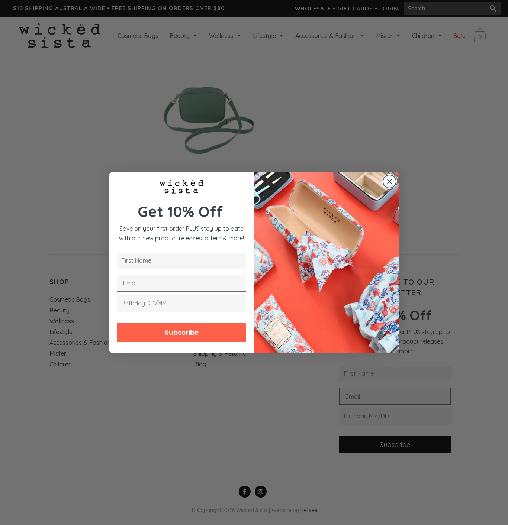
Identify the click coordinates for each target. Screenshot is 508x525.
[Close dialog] (389, 181)
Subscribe (182, 332)
